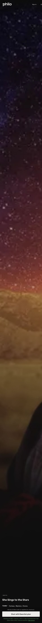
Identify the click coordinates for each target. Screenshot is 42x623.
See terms (31, 620)
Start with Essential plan (21, 614)
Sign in (34, 4)
